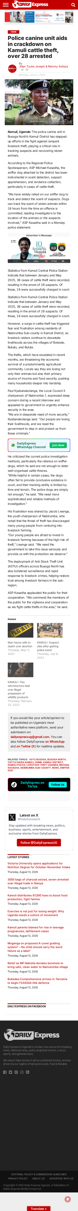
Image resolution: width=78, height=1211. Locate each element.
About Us (38, 1178)
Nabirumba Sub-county (35, 767)
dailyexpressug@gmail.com (30, 737)
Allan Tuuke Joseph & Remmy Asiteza (44, 66)
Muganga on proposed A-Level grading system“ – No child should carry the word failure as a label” (35, 947)
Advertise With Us (61, 1178)
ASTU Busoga (37, 759)
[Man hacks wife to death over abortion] (20, 630)
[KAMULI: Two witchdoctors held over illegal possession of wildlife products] (20, 670)
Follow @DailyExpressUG (39, 843)
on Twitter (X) (26, 746)
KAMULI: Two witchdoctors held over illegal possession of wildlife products (19, 689)
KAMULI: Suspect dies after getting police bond (48, 646)
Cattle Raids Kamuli (21, 762)
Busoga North (56, 759)
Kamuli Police (16, 764)
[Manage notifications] (68, 1199)
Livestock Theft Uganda (42, 764)
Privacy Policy (18, 1178)
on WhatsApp (55, 741)
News (55, 767)
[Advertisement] (39, 1121)
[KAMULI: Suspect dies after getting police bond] (50, 630)
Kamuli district (53, 762)
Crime (38, 762)
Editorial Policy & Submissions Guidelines (39, 1174)
